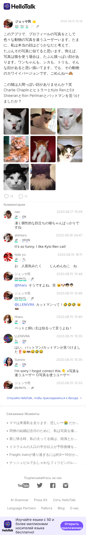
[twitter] (40, 485)
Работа (46, 508)
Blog (61, 508)
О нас (74, 508)
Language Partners (21, 508)
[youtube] (23, 485)
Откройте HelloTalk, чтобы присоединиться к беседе (42, 398)
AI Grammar (20, 500)
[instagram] (65, 485)
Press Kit (40, 500)
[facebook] (52, 485)
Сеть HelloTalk (64, 500)
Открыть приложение (71, 526)
